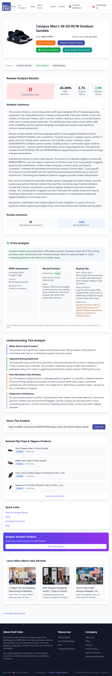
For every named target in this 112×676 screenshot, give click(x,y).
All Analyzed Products (15, 521)
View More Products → (56, 496)
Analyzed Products (66, 648)
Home (13, 6)
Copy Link (99, 426)
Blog (33, 6)
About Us (90, 637)
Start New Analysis (56, 546)
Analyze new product (15, 613)
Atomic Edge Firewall (58, 672)
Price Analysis (42, 65)
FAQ (60, 645)
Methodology (59, 65)
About (53, 6)
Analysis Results (24, 65)
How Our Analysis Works (16, 512)
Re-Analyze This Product (79, 50)
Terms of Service (93, 652)
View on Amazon (45, 42)
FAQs (7, 517)
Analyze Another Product (71, 42)
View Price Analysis (49, 50)
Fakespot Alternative (95, 656)
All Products (22, 6)
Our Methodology (66, 641)
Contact (61, 6)
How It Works (40, 6)
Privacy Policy (92, 648)
